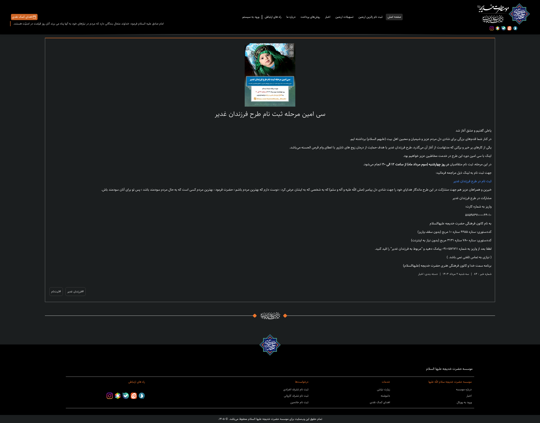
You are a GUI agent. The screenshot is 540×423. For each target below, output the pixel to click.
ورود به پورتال (464, 402)
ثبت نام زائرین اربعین (370, 17)
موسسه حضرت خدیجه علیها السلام (268, 419)
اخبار (327, 17)
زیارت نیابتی (383, 389)
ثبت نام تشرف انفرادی (295, 389)
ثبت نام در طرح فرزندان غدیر (472, 181)
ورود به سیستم (250, 17)
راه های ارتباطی (273, 17)
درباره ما (291, 17)
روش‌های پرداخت (310, 17)
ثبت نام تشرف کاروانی (296, 395)
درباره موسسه (464, 389)
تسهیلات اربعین (344, 17)
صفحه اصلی (394, 17)
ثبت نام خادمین (299, 402)
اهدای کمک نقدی (22, 17)
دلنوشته (385, 395)
